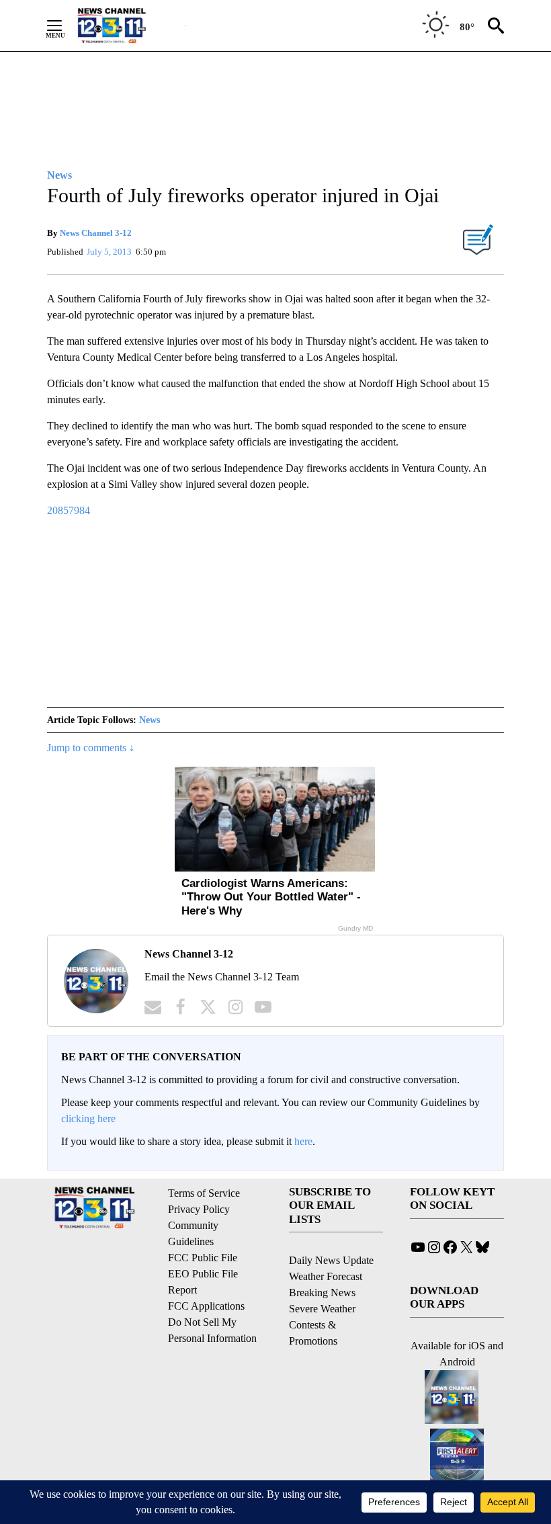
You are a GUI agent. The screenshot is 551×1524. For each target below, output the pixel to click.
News (149, 720)
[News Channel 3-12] (128, 25)
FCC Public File (202, 1257)
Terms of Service (204, 1193)
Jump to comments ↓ (90, 747)
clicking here (88, 1118)
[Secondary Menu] (64, 25)
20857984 (68, 510)
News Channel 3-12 (96, 233)
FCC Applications (206, 1306)
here (303, 1141)
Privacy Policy (199, 1209)
